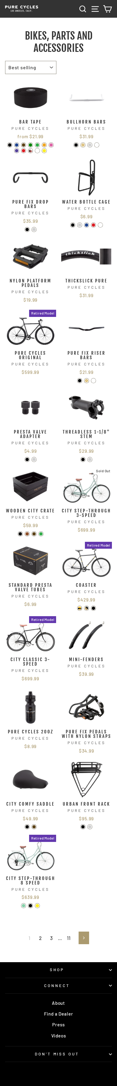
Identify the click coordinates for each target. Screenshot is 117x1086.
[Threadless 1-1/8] (83, 459)
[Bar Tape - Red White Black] (30, 150)
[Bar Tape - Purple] (16, 150)
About (58, 1003)
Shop (57, 969)
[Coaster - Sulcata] (86, 608)
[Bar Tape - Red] (23, 150)
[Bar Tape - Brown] (23, 145)
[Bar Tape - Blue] (16, 145)
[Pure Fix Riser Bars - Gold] (86, 380)
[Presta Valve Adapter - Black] (27, 459)
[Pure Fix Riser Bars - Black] (79, 380)
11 (69, 938)
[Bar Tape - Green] (37, 145)
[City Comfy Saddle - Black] (27, 827)
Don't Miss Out (57, 1054)
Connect (57, 985)
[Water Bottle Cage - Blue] (86, 225)
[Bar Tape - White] (37, 150)
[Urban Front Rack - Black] (83, 827)
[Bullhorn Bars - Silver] (90, 145)
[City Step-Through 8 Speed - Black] (30, 905)
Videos (58, 1035)
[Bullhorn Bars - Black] (76, 145)
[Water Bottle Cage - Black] (72, 225)
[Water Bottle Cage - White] (100, 225)
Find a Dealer (58, 1013)
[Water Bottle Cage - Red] (93, 225)
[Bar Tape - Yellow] (44, 150)
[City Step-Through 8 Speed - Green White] (23, 905)
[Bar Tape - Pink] (51, 145)
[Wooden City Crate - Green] (41, 534)
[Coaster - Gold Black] (93, 608)
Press (58, 1024)
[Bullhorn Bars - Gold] (83, 145)
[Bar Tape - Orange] (44, 145)
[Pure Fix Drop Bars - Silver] (34, 229)
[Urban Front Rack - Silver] (90, 827)
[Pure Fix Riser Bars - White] (93, 380)
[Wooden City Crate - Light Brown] (27, 534)
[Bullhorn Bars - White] (96, 145)
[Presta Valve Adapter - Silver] (34, 459)
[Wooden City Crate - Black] (20, 534)
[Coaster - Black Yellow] (79, 608)
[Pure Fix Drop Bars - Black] (27, 229)
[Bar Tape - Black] (10, 145)
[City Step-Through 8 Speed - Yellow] (37, 905)
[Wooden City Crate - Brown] (34, 534)
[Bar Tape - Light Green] (30, 145)
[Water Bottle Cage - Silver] (79, 225)
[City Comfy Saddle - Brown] (34, 827)
